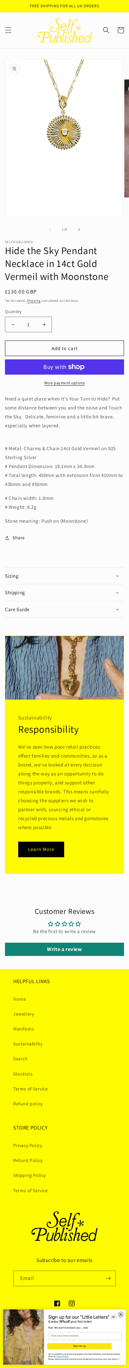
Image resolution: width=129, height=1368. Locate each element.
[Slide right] (79, 229)
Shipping (34, 300)
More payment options (64, 382)
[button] (8, 30)
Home (19, 999)
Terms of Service (30, 1089)
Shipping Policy (29, 1175)
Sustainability (27, 1044)
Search (20, 1059)
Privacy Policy (27, 1145)
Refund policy (28, 1104)
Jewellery (23, 1014)
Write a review (64, 949)
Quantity (13, 311)
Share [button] (19, 538)
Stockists (22, 1074)
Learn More (41, 849)
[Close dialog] (121, 1314)
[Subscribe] (108, 1278)
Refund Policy (28, 1160)
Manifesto (23, 1029)
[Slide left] (50, 229)
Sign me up (79, 1346)
